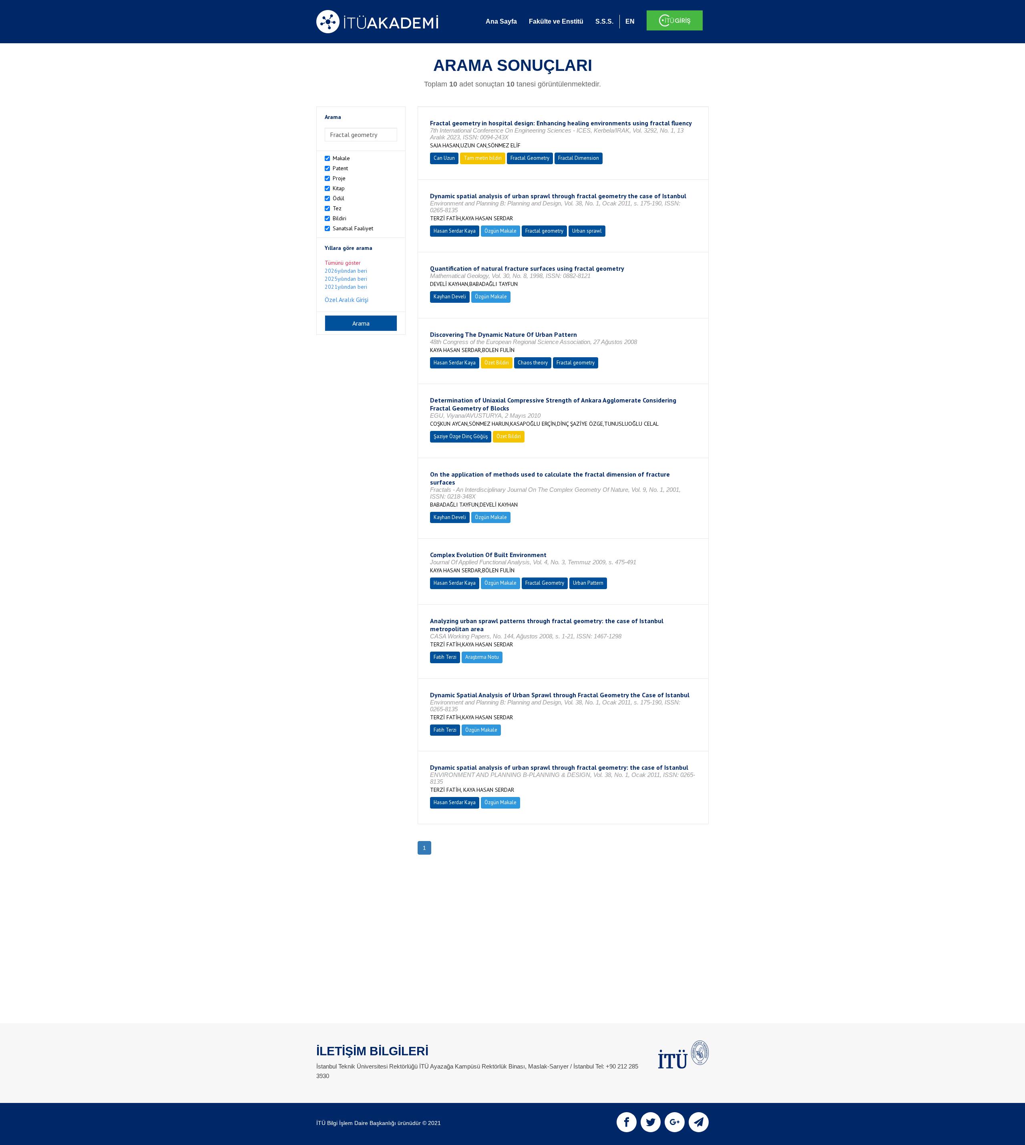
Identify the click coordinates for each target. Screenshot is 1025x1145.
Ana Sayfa (501, 21)
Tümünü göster (343, 262)
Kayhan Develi (450, 296)
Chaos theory (533, 362)
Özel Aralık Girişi (346, 300)
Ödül (338, 198)
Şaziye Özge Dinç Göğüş (461, 436)
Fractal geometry (544, 230)
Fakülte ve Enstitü (556, 21)
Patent (340, 168)
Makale (341, 158)
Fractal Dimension (578, 158)
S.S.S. (604, 21)
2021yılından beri (346, 286)
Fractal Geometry (529, 158)
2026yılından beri (346, 270)
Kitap (339, 188)
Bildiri (339, 218)
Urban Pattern (588, 583)
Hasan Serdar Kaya (455, 230)
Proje (339, 178)
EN (630, 21)
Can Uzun (444, 158)
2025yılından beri (346, 278)
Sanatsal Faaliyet (353, 228)
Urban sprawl (587, 230)
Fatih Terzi (445, 657)
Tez (337, 208)
